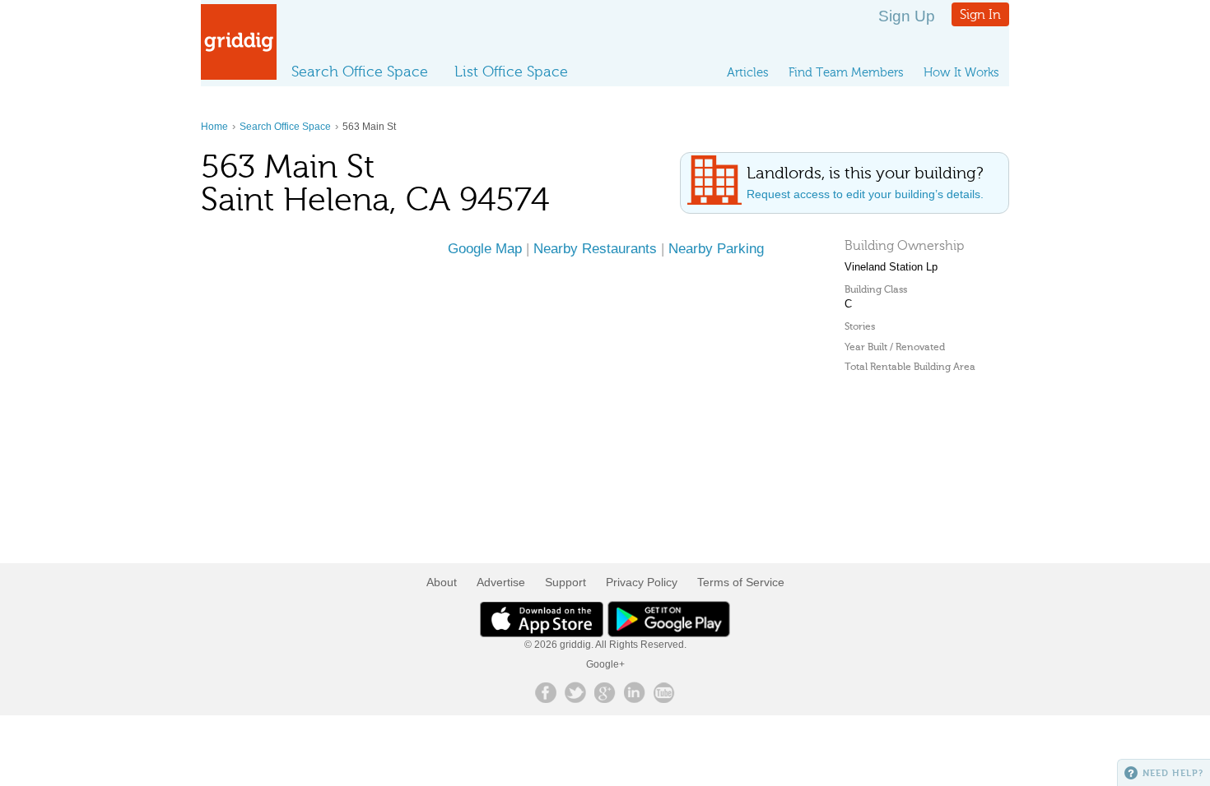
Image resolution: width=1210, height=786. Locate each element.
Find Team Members (846, 72)
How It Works (961, 72)
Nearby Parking (716, 248)
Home (214, 126)
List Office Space (511, 71)
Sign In (980, 14)
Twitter (575, 692)
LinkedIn (634, 692)
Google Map (485, 248)
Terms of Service (740, 582)
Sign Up (906, 16)
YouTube (664, 692)
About (441, 582)
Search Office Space (359, 71)
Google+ (605, 664)
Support (565, 582)
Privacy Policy (641, 582)
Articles (748, 72)
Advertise (501, 582)
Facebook (545, 692)
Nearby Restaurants (595, 248)
